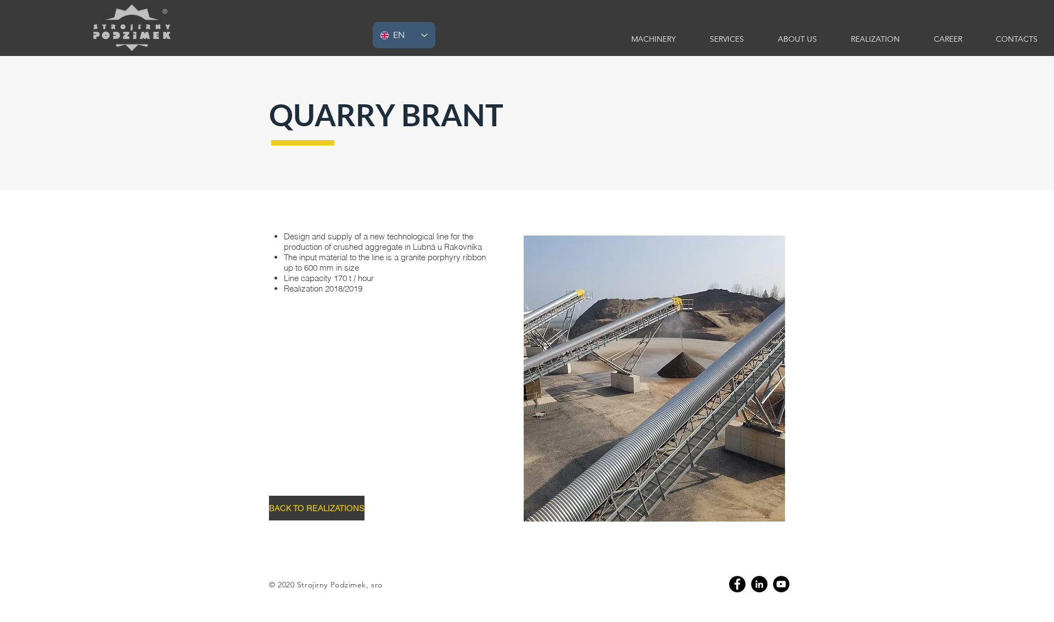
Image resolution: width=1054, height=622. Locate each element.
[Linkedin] (759, 584)
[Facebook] (737, 584)
